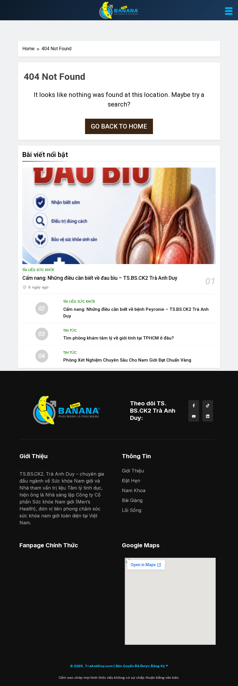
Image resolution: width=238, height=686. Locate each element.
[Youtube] (193, 416)
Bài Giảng (132, 500)
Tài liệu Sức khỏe (38, 269)
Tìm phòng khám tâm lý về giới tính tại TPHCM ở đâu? (118, 338)
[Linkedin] (207, 416)
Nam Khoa (133, 490)
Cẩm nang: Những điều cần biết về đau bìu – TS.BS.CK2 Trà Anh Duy (99, 278)
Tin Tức (70, 330)
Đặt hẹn (131, 480)
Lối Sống (131, 510)
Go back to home (119, 126)
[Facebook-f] (193, 405)
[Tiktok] (207, 405)
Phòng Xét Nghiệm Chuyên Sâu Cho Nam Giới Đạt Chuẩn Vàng (127, 360)
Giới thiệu (133, 471)
